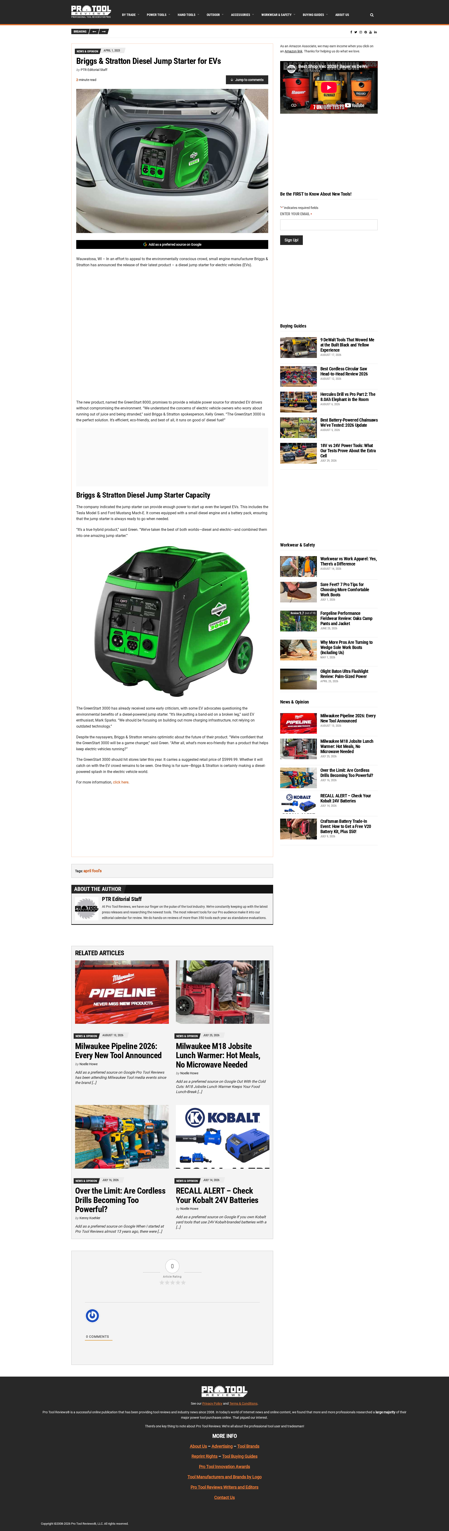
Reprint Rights (204, 1456)
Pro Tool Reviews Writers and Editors (224, 1487)
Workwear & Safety (276, 15)
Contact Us (224, 1497)
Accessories (240, 15)
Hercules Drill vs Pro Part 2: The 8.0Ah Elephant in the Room (347, 396)
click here (120, 782)
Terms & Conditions (243, 1403)
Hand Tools (187, 15)
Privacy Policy (212, 1403)
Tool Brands (248, 1446)
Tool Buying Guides (239, 1456)
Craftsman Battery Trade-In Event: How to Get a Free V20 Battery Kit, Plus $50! (345, 826)
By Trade (129, 15)
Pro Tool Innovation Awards (224, 1466)
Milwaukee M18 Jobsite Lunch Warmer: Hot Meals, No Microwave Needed (218, 1055)
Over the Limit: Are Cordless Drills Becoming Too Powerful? (120, 1200)
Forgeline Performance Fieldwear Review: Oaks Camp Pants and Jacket (346, 618)
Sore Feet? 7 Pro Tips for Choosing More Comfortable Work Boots (344, 590)
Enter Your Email (296, 214)
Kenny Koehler (90, 1218)
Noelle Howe (89, 1064)
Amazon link (293, 51)
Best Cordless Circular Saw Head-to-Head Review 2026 (344, 371)
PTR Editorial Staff (94, 70)
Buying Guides (313, 15)
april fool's (92, 870)
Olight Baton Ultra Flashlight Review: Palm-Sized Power (344, 673)
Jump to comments (249, 80)
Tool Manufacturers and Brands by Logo (225, 1476)
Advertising (222, 1446)
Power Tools (157, 15)
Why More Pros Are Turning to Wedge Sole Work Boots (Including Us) (346, 647)
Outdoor (213, 15)
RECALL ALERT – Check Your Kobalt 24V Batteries (217, 1195)
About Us (342, 15)
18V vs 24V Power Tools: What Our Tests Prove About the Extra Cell (348, 451)
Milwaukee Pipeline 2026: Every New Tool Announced (118, 1051)
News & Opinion (87, 51)
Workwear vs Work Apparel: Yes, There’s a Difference (348, 561)
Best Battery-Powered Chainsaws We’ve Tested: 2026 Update (349, 422)
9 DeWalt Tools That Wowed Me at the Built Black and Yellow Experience (347, 345)
